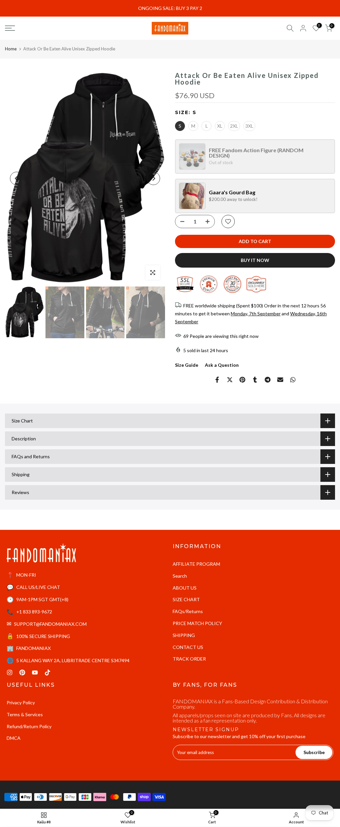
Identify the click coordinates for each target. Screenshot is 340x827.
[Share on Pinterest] (242, 380)
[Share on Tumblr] (255, 380)
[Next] (153, 178)
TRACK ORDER (189, 659)
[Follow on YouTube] (35, 672)
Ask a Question (222, 365)
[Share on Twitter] (230, 380)
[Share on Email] (280, 380)
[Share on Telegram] (268, 380)
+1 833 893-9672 (34, 611)
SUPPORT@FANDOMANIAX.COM (50, 624)
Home (11, 48)
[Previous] (16, 178)
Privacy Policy (21, 702)
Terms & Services (25, 714)
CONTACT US (188, 647)
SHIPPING (184, 635)
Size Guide (186, 365)
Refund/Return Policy (29, 726)
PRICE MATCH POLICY (197, 623)
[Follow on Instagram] (10, 672)
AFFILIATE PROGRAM (196, 564)
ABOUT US (185, 588)
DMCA (14, 738)
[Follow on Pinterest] (22, 672)
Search (180, 576)
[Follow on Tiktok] (47, 672)
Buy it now (255, 260)
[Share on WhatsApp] (293, 380)
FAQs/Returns (188, 611)
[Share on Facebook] (217, 380)
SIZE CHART (186, 599)
